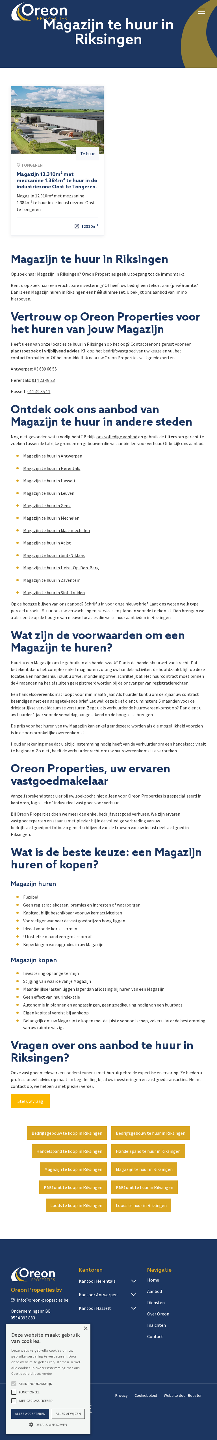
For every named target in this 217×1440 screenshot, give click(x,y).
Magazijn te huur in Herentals (51, 468)
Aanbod (154, 1291)
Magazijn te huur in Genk (47, 505)
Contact (155, 1336)
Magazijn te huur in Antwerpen (52, 456)
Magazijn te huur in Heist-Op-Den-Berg (61, 567)
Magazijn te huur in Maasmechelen (56, 530)
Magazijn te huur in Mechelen (51, 518)
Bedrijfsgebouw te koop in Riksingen (67, 1133)
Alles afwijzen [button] (68, 1413)
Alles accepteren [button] (30, 1413)
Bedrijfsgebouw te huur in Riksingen (150, 1133)
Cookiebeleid (145, 1395)
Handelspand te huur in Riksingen (148, 1151)
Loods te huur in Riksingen (141, 1205)
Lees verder (43, 1373)
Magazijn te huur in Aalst (47, 543)
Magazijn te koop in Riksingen (73, 1169)
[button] (200, 11)
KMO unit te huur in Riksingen (144, 1187)
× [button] (85, 1328)
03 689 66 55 (45, 369)
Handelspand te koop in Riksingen (69, 1151)
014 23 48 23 (43, 380)
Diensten (156, 1302)
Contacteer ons (145, 344)
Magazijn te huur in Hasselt (49, 480)
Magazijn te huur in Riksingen (144, 1169)
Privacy (121, 1395)
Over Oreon (158, 1314)
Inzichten (156, 1325)
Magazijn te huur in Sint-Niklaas (54, 555)
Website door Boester (183, 1395)
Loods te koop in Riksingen (76, 1205)
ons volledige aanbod (116, 436)
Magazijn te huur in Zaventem (52, 580)
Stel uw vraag (30, 1101)
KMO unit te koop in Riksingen (73, 1187)
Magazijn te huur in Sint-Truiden (54, 592)
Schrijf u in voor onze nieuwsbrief (116, 604)
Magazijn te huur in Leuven (48, 493)
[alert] (48, 1379)
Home (153, 1280)
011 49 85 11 (38, 391)
